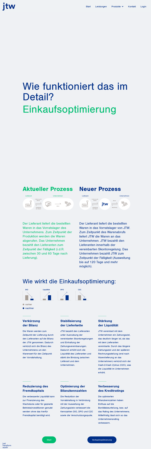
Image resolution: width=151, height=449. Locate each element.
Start (88, 6)
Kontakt (132, 6)
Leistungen (101, 6)
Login (143, 6)
